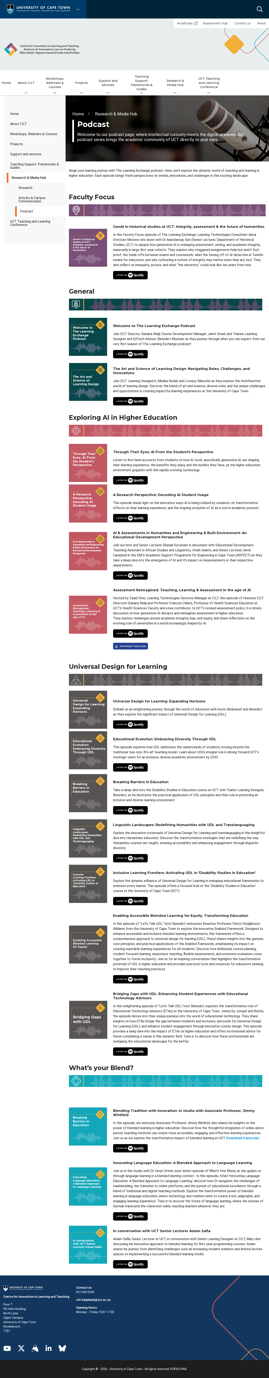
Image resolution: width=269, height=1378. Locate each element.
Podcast (26, 211)
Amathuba (185, 23)
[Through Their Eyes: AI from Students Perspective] (189, 480)
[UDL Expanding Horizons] (189, 724)
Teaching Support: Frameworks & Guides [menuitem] (142, 83)
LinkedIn (48, 1348)
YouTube (7, 1348)
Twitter (21, 1348)
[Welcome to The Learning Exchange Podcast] (189, 354)
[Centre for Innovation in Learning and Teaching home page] (41, 49)
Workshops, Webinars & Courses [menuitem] (55, 83)
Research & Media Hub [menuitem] (175, 83)
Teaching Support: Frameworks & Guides (34, 166)
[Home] (38, 9)
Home (14, 114)
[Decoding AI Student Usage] (189, 518)
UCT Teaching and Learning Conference (30, 223)
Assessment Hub (215, 23)
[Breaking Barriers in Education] (189, 810)
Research (25, 188)
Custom (35, 1348)
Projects (16, 144)
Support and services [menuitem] (108, 83)
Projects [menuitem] (81, 83)
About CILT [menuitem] (26, 83)
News (261, 23)
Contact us (243, 23)
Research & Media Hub (29, 178)
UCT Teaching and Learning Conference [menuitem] (209, 83)
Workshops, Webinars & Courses (33, 134)
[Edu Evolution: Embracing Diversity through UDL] (189, 275)
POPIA (174, 1369)
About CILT (18, 124)
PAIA (184, 1369)
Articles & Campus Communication (32, 199)
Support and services (25, 154)
